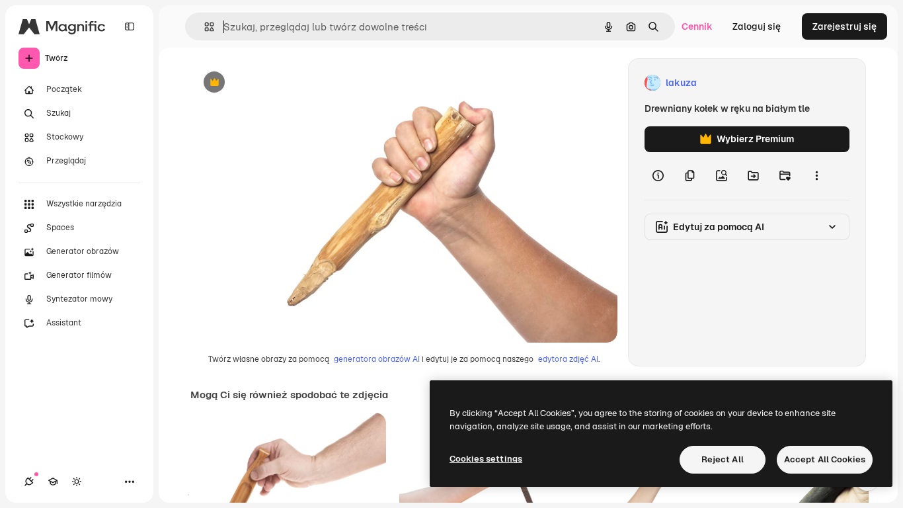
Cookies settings (486, 458)
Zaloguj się (756, 26)
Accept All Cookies (824, 459)
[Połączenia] (29, 481)
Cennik (697, 26)
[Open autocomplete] (204, 27)
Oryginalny (281, 83)
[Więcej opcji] (816, 176)
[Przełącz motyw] (76, 481)
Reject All (722, 459)
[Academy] (52, 481)
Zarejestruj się (844, 26)
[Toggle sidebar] (129, 26)
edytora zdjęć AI (568, 359)
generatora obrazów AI (377, 359)
